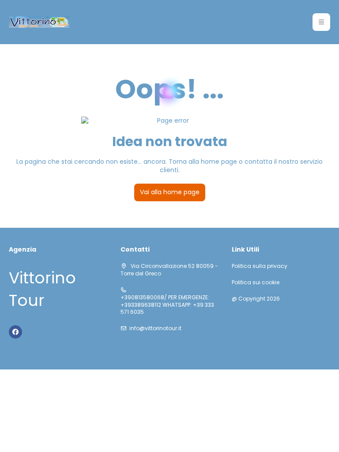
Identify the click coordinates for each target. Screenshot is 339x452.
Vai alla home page (170, 192)
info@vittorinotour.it (155, 328)
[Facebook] (15, 332)
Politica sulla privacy (259, 266)
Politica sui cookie (255, 282)
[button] (321, 22)
